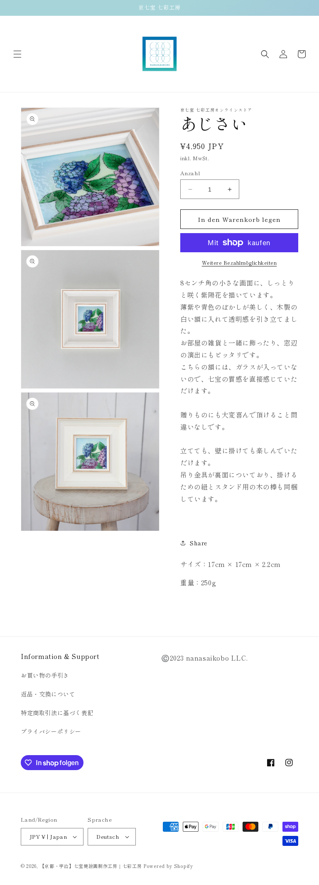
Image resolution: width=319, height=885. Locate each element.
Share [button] (198, 543)
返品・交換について (48, 694)
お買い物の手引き (45, 675)
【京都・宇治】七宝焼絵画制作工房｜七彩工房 (91, 866)
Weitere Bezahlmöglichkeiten (239, 262)
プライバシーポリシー (51, 731)
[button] (17, 54)
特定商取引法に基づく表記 (57, 712)
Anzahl (190, 173)
